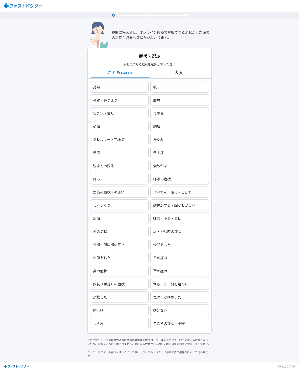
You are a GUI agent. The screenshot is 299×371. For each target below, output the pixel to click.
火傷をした (102, 257)
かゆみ (158, 139)
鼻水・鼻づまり (105, 100)
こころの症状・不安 (169, 323)
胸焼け (98, 310)
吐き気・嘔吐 (103, 113)
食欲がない (162, 165)
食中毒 (158, 113)
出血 (96, 218)
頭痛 (96, 126)
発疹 (96, 152)
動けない (160, 310)
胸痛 (156, 126)
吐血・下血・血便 (167, 218)
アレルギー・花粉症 (109, 139)
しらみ (98, 323)
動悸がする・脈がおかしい (174, 205)
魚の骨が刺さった (167, 297)
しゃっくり (102, 205)
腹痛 (156, 100)
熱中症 (158, 152)
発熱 (96, 87)
